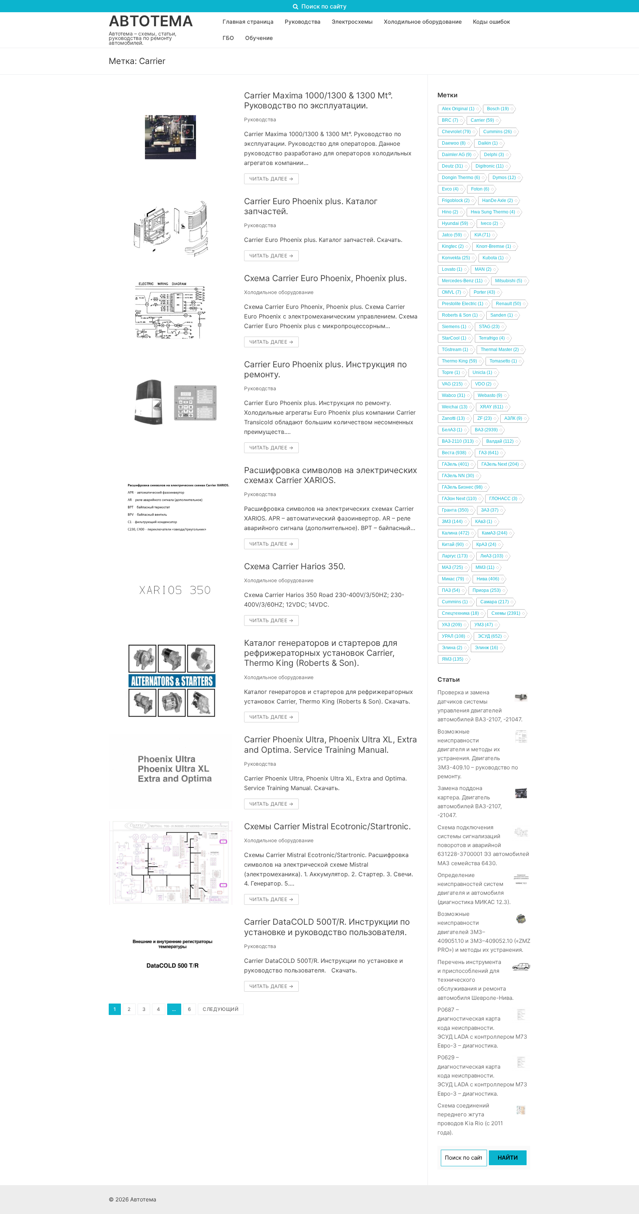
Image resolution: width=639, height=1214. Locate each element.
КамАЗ (494, 533)
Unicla (482, 372)
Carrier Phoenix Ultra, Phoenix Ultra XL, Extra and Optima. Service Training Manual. (330, 744)
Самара (494, 601)
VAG (452, 384)
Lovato (452, 269)
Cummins (497, 131)
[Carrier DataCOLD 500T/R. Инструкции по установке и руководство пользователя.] (170, 954)
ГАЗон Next (459, 498)
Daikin (488, 143)
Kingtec (453, 246)
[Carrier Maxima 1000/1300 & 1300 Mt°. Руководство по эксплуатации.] (170, 137)
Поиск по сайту (323, 6)
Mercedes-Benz (462, 280)
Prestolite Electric (462, 303)
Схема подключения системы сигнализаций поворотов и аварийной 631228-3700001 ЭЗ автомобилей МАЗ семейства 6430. (483, 845)
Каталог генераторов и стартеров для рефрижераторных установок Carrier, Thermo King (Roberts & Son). (321, 653)
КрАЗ (486, 544)
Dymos (504, 177)
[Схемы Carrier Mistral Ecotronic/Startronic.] (170, 863)
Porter (484, 292)
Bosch (498, 108)
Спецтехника (460, 613)
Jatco (452, 234)
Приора (487, 590)
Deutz (452, 166)
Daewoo (454, 143)
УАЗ (452, 624)
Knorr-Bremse (493, 246)
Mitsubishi (508, 280)
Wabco (453, 395)
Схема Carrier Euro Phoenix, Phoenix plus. (325, 278)
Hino (450, 212)
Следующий (221, 1009)
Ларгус (455, 556)
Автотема (151, 21)
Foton (480, 189)
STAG (489, 326)
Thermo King (459, 361)
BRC (450, 120)
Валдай (500, 441)
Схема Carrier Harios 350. (294, 566)
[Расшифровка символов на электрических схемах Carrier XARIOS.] (170, 507)
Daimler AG (456, 154)
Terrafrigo (492, 338)
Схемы (505, 613)
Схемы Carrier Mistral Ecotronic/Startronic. (327, 826)
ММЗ (485, 567)
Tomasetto (503, 361)
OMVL (451, 292)
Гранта (455, 510)
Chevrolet (456, 131)
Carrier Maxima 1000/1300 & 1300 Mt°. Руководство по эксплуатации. (318, 100)
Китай (453, 544)
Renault (508, 303)
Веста (454, 452)
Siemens (454, 326)
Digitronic (490, 166)
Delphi (494, 154)
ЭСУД (490, 636)
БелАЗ (452, 429)
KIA (482, 234)
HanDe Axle (497, 200)
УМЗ (483, 624)
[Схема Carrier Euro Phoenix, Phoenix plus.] (170, 310)
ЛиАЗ (491, 556)
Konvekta (456, 257)
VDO (483, 384)
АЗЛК (513, 418)
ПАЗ (451, 590)
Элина (452, 647)
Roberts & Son (460, 315)
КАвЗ (483, 521)
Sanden (501, 315)
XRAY (491, 406)
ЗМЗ (452, 521)
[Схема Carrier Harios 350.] (170, 593)
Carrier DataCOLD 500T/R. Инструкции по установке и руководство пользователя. (327, 927)
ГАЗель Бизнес (462, 487)
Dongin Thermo (461, 177)
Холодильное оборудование (279, 292)
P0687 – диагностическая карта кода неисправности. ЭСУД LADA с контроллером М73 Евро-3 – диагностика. (482, 1027)
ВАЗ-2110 (458, 441)
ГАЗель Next (500, 464)
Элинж (486, 647)
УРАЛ (453, 636)
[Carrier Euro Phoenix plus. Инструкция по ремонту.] (170, 406)
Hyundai (455, 223)
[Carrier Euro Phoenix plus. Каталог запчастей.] (170, 228)
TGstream (455, 349)
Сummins (455, 601)
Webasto (490, 395)
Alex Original (458, 108)
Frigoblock (456, 200)
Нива (488, 578)
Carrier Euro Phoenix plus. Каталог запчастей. (311, 206)
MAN (483, 269)
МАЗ (452, 567)
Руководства (260, 119)
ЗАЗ (489, 510)
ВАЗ (486, 429)
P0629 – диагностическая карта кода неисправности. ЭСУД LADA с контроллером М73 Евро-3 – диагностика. (482, 1075)
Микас (453, 578)
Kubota (493, 257)
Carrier (482, 120)
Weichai (454, 406)
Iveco (489, 223)
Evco (450, 189)
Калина (455, 533)
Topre (451, 372)
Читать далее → (271, 179)
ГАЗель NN (458, 475)
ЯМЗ (452, 659)
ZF (484, 418)
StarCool (454, 338)
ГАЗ (488, 452)
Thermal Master (500, 349)
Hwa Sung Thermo (493, 212)
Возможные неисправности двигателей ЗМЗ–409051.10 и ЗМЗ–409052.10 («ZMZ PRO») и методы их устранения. (483, 931)
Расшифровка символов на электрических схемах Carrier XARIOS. (330, 475)
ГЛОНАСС (503, 498)
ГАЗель (455, 464)
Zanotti (453, 418)
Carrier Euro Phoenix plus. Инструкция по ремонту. (325, 369)
